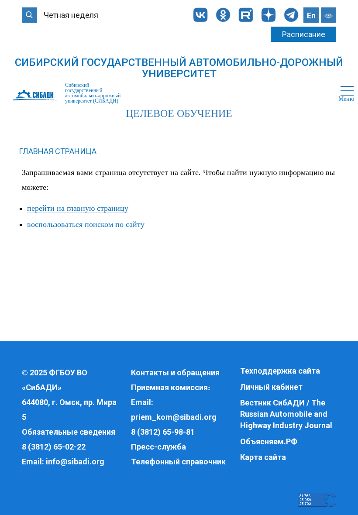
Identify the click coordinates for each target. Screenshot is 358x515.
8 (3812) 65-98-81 (163, 431)
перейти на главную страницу (77, 208)
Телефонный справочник (178, 461)
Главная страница (57, 151)
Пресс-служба (158, 446)
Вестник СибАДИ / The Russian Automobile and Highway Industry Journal (286, 413)
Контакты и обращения (175, 372)
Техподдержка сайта (280, 370)
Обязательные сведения (68, 431)
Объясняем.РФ (268, 441)
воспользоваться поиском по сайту (86, 224)
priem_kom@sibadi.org (174, 417)
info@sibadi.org (75, 461)
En (311, 15)
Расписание (303, 34)
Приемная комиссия (169, 387)
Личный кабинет (271, 386)
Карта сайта (263, 457)
